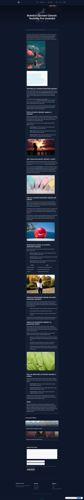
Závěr (28, 84)
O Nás (60, 2)
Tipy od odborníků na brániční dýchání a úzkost (35, 83)
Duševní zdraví (36, 485)
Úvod (37, 2)
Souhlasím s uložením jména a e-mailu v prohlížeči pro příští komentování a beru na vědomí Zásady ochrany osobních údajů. (42, 467)
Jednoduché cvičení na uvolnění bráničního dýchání (35, 79)
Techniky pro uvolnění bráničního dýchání (34, 74)
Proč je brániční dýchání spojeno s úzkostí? (34, 75)
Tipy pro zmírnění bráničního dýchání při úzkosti (35, 78)
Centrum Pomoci (42, 2)
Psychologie (36, 488)
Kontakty (64, 2)
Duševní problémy (50, 2)
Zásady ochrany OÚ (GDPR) (57, 488)
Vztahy (57, 2)
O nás (53, 485)
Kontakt (53, 487)
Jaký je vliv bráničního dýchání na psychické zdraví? (36, 82)
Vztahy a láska (36, 487)
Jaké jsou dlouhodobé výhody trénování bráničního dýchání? (37, 80)
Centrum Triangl (25, 2)
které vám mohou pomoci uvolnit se (38, 164)
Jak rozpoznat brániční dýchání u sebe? (33, 76)
